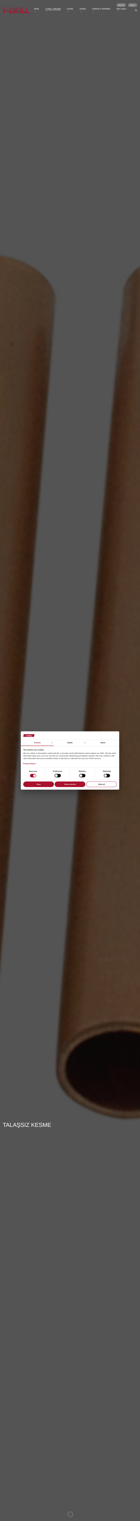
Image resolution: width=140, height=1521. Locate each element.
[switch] (58, 775)
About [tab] (102, 743)
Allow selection (70, 784)
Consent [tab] (37, 743)
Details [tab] (70, 743)
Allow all (101, 784)
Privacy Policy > (29, 764)
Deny (39, 784)
